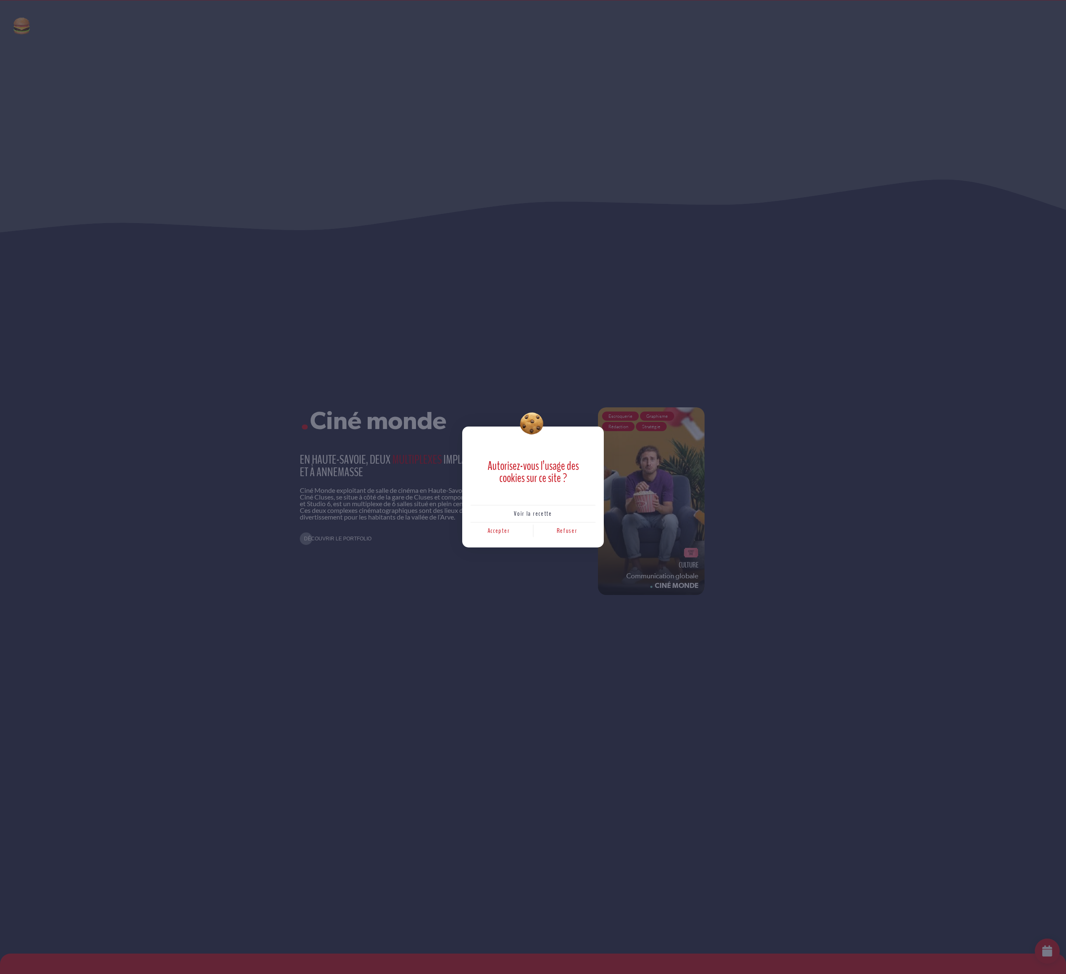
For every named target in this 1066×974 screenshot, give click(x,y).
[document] (533, 487)
